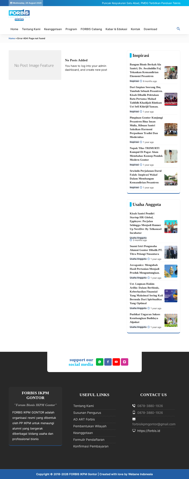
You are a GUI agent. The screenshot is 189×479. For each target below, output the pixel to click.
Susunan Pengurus (87, 413)
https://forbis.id (148, 431)
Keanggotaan (53, 29)
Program (71, 29)
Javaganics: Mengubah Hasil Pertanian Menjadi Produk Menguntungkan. (145, 269)
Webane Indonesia (140, 474)
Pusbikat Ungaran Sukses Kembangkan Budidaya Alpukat (145, 318)
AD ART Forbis (84, 419)
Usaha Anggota (138, 237)
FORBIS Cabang (91, 29)
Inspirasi (134, 81)
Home (14, 29)
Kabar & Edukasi (116, 29)
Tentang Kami (31, 29)
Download (150, 29)
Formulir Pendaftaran (88, 440)
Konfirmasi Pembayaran (91, 446)
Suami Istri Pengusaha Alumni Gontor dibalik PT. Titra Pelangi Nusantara (146, 250)
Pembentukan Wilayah (89, 426)
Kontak (135, 29)
